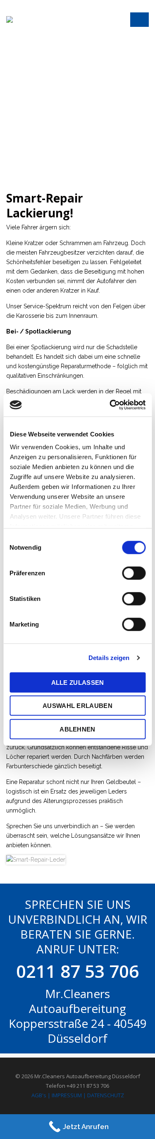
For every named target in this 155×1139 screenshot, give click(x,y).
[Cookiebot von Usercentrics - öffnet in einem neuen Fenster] (110, 405)
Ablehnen (77, 728)
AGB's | (40, 1095)
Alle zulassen (77, 682)
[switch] (133, 572)
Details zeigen (108, 657)
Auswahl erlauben (77, 705)
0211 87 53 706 (77, 971)
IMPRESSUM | (69, 1095)
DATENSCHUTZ (105, 1095)
